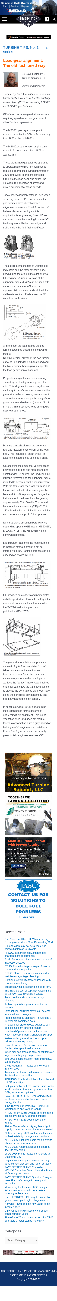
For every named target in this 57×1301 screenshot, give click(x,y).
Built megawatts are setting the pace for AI (28, 986)
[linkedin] (47, 18)
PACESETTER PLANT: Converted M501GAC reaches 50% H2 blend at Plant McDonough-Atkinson (28, 1170)
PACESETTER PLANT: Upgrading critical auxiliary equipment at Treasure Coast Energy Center (28, 1099)
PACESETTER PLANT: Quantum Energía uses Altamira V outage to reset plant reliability (28, 1180)
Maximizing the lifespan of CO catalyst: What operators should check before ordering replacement (26, 1190)
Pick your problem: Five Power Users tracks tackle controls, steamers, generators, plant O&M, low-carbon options (29, 1089)
